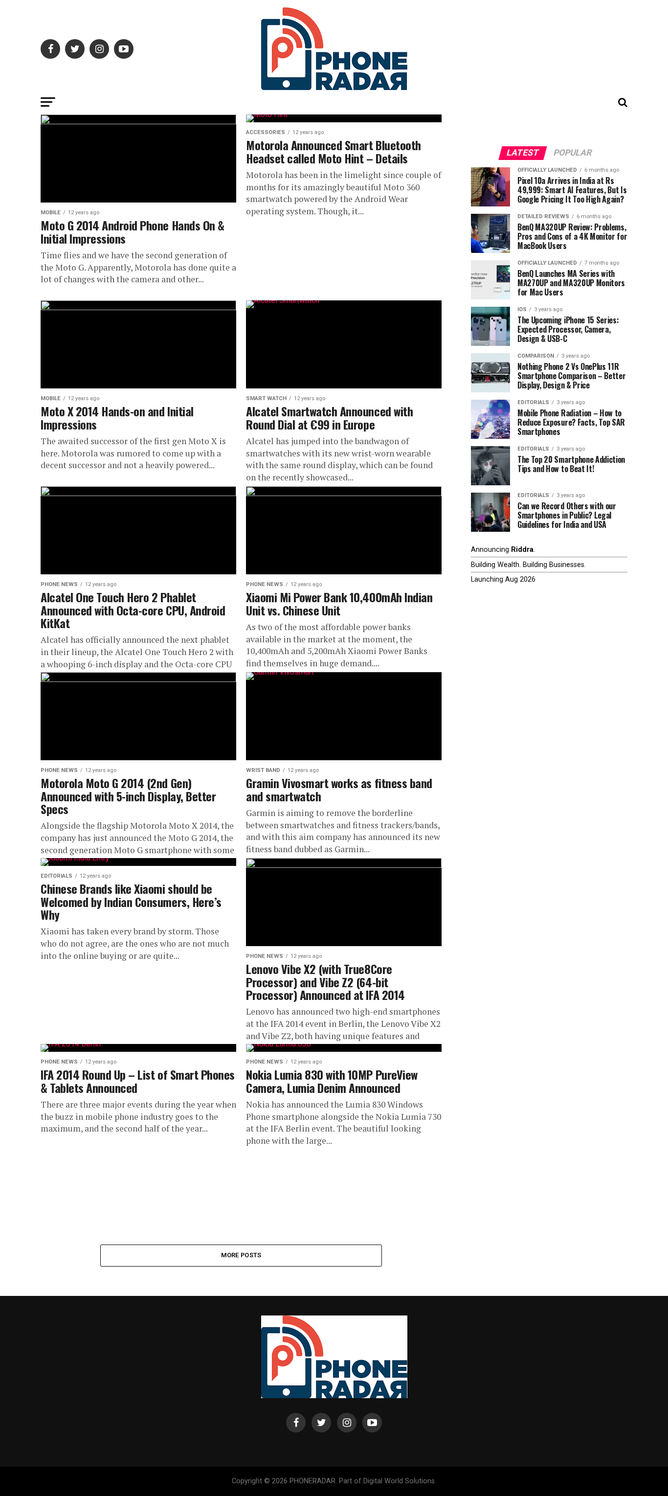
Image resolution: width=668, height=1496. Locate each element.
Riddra (522, 549)
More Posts (241, 1255)
